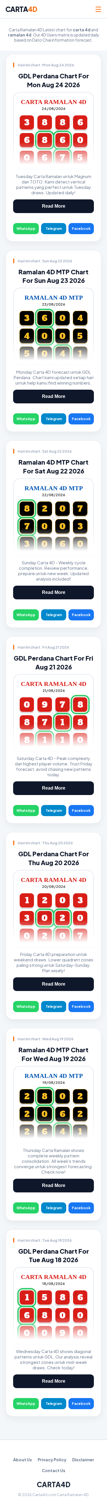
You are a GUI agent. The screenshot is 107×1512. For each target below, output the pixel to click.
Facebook (81, 228)
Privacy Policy (52, 1459)
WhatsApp (26, 228)
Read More (53, 206)
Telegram (54, 228)
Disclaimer (83, 1459)
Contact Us (53, 1470)
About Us (22, 1459)
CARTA (21, 9)
